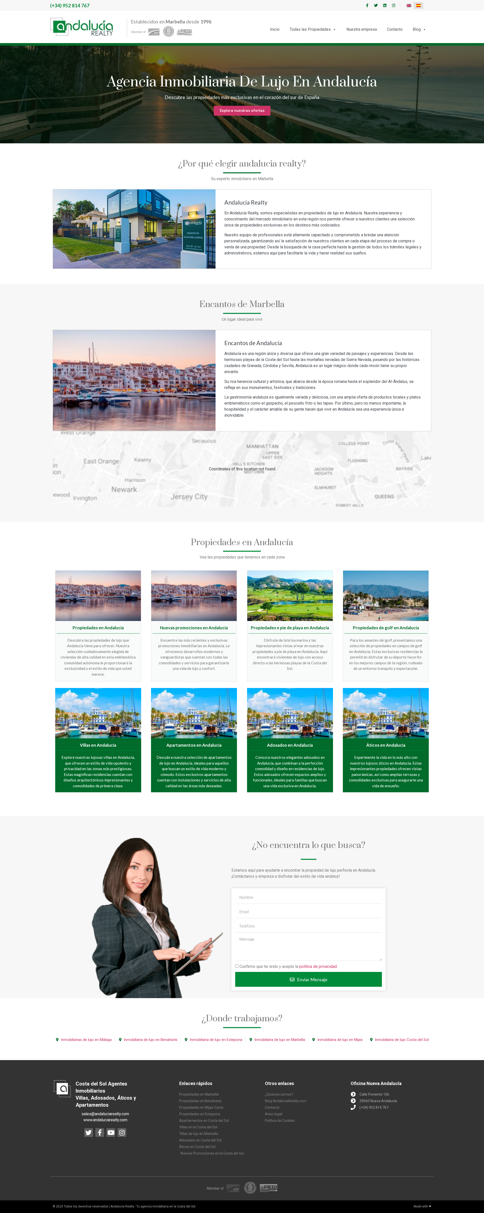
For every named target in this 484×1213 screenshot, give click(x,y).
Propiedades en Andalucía (242, 542)
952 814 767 (69, 5)
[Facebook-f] (367, 5)
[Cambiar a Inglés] (409, 5)
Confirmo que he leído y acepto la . (288, 966)
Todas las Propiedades (310, 29)
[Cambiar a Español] (418, 5)
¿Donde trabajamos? (242, 1018)
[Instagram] (393, 5)
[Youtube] (110, 1132)
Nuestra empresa (361, 29)
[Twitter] (376, 5)
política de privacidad (318, 966)
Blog (417, 29)
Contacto (395, 29)
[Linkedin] (384, 5)
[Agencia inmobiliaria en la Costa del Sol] (81, 27)
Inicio (275, 29)
